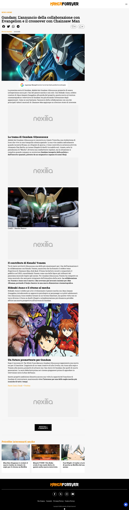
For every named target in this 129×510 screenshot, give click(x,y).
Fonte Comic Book (15, 386)
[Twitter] (59, 493)
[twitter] (8, 28)
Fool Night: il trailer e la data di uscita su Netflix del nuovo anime (75, 465)
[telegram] (18, 28)
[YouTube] (71, 493)
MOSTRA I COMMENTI (43, 427)
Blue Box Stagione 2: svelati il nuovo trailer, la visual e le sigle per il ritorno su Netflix (15, 465)
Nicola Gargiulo (7, 31)
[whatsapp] (13, 28)
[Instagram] (65, 493)
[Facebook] (53, 493)
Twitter (27, 386)
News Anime (7, 12)
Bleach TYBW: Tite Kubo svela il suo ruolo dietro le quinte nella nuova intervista (45, 465)
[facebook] (4, 28)
